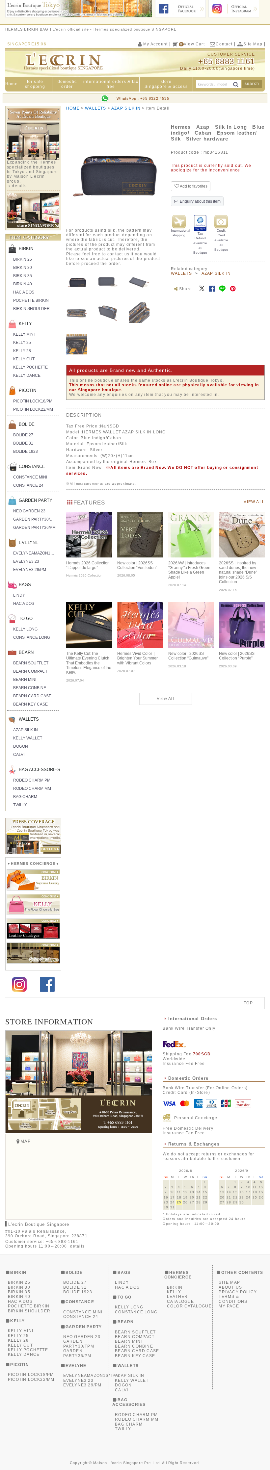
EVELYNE (29, 542)
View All (165, 698)
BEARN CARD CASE (32, 696)
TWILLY (20, 805)
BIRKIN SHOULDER (31, 308)
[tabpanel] (113, 171)
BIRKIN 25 (22, 259)
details (19, 186)
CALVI (18, 754)
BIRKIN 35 (22, 275)
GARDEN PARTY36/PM (34, 527)
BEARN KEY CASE (30, 704)
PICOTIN (27, 390)
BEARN (26, 652)
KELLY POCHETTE (30, 367)
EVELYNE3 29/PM (29, 569)
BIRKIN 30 (22, 267)
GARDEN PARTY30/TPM (35, 519)
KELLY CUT (24, 359)
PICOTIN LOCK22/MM (33, 409)
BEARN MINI (24, 679)
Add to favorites (193, 186)
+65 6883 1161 (226, 61)
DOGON (20, 746)
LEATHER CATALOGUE (180, 1298)
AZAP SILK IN (216, 273)
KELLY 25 (22, 342)
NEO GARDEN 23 (29, 511)
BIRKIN (26, 248)
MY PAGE (229, 1306)
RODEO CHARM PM (31, 780)
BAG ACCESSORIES (39, 769)
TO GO (26, 618)
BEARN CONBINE (29, 687)
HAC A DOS (23, 292)
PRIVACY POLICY (238, 1292)
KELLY (25, 323)
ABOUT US (230, 1287)
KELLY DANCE (26, 375)
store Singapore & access (166, 84)
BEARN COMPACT (30, 671)
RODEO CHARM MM (32, 788)
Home (11, 84)
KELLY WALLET (27, 738)
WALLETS (181, 273)
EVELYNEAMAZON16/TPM (36, 553)
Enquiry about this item (200, 201)
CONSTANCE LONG (31, 637)
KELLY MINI (24, 334)
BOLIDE (27, 424)
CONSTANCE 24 (28, 485)
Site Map (252, 44)
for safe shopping (35, 84)
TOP (248, 1003)
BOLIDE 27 (23, 435)
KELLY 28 (22, 350)
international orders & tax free (110, 84)
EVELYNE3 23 (26, 561)
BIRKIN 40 (22, 284)
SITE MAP (229, 1282)
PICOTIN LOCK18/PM (32, 401)
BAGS (25, 584)
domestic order (67, 84)
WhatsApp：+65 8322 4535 (143, 98)
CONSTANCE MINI (30, 477)
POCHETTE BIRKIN (31, 300)
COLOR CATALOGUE (189, 1306)
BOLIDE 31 (23, 443)
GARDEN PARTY (35, 500)
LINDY (19, 595)
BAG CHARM (25, 796)
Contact (224, 44)
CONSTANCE (32, 466)
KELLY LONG (25, 629)
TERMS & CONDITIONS (233, 1298)
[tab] (76, 281)
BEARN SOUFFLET (30, 663)
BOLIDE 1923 (25, 451)
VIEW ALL (254, 502)
